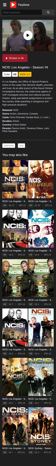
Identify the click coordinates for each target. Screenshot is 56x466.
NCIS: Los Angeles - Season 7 (17, 300)
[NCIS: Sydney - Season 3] (41, 426)
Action (13, 113)
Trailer (7, 74)
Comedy (33, 113)
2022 (15, 110)
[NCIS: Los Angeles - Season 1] (15, 426)
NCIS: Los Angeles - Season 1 (17, 448)
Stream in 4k (16, 58)
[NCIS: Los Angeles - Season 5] (15, 327)
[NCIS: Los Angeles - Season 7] (15, 278)
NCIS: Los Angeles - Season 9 (17, 250)
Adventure (23, 113)
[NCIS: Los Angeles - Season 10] (41, 179)
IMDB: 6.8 (25, 74)
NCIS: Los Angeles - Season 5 (17, 349)
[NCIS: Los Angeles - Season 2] (41, 377)
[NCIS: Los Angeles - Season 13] (15, 179)
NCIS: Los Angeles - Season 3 (17, 398)
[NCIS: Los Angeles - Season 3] (15, 377)
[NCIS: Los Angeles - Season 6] (41, 278)
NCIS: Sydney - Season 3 (41, 448)
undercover (9, 145)
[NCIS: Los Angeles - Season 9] (15, 229)
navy (21, 145)
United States (19, 124)
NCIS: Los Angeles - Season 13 (18, 201)
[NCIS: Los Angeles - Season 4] (41, 327)
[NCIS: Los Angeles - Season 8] (41, 229)
